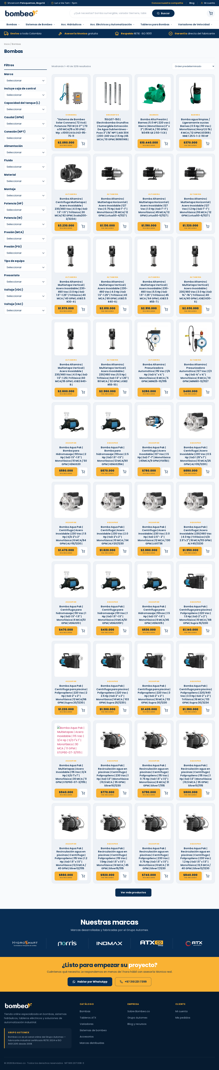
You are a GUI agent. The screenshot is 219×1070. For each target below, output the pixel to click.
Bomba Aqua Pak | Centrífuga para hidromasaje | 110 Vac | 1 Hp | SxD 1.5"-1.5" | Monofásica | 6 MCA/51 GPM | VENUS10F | (113, 615)
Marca (8, 74)
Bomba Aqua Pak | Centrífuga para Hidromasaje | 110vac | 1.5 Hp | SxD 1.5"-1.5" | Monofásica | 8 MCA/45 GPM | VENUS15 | (154, 615)
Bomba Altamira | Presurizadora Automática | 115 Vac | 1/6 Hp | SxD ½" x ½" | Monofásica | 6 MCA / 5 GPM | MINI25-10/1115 (154, 373)
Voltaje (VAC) (13, 304)
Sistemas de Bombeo (39, 24)
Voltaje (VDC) (13, 289)
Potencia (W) (13, 218)
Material (10, 174)
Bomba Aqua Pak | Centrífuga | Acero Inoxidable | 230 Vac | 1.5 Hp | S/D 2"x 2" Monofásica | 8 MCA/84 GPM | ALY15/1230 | (71, 535)
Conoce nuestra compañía (167, 3)
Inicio (7, 44)
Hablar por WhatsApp (92, 981)
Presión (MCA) (14, 232)
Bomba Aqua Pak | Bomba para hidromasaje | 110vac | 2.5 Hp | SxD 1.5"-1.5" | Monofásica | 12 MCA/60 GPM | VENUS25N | (112, 456)
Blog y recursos (136, 1024)
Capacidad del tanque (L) (22, 103)
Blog (191, 3)
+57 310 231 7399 (136, 981)
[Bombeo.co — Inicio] (21, 13)
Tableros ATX (88, 1017)
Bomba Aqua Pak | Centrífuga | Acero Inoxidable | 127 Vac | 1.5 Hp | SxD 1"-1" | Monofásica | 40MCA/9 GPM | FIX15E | (154, 454)
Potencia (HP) (13, 203)
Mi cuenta (181, 1011)
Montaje (10, 189)
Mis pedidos (182, 1017)
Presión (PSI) (13, 246)
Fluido (8, 160)
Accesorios (87, 1036)
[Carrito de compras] (211, 13)
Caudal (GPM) (14, 117)
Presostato (12, 275)
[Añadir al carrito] (83, 143)
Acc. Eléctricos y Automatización (111, 24)
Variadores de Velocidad (194, 24)
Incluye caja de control (20, 88)
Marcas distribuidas (92, 1043)
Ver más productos (133, 892)
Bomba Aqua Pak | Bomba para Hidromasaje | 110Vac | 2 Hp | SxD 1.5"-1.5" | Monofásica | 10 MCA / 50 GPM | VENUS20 (71, 456)
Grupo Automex (137, 1017)
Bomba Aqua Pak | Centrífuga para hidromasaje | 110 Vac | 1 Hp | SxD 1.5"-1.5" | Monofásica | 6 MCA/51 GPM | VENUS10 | (71, 615)
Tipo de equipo (14, 261)
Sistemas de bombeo (93, 1030)
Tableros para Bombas (154, 24)
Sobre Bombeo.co (138, 1011)
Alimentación (13, 146)
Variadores (86, 1024)
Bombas (12, 24)
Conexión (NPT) (14, 131)
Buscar (165, 13)
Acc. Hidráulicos (71, 24)
